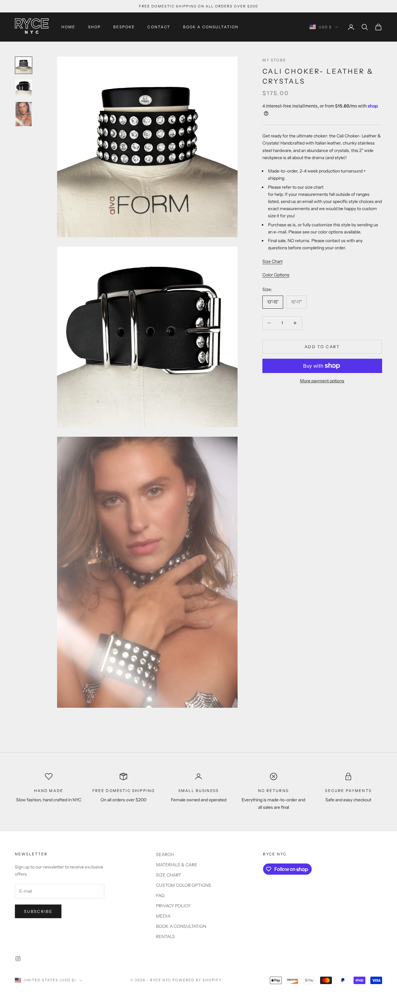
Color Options (275, 274)
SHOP (94, 27)
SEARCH (165, 854)
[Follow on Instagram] (18, 958)
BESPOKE (124, 27)
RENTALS (165, 936)
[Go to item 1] (23, 65)
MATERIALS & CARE (176, 865)
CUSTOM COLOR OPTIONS (183, 885)
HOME (68, 27)
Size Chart (272, 261)
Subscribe (38, 911)
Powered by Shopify (197, 980)
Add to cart (322, 346)
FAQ (160, 895)
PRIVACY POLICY (173, 906)
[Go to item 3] (23, 114)
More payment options (322, 381)
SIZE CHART (168, 875)
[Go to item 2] (23, 87)
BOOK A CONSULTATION (211, 27)
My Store (274, 60)
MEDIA (163, 916)
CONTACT (158, 27)
